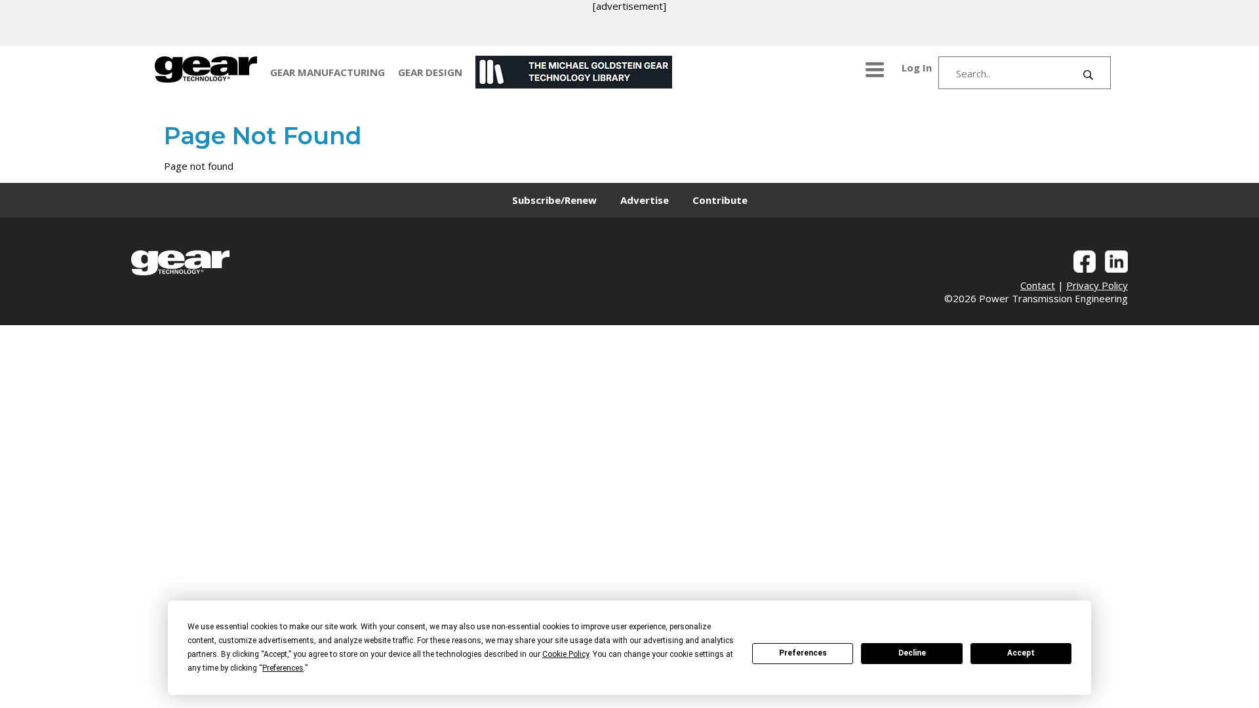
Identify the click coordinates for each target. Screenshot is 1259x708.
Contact (1037, 285)
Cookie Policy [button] (565, 654)
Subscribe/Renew (554, 199)
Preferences (803, 653)
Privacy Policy (1097, 285)
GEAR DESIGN (430, 72)
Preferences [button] (283, 668)
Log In (917, 67)
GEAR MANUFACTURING (327, 72)
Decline (912, 653)
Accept (1021, 653)
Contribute (720, 199)
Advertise (644, 199)
